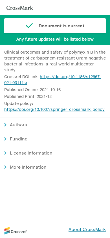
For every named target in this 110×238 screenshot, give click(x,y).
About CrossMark (87, 229)
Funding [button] (19, 138)
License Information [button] (31, 152)
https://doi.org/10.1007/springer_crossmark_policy (54, 109)
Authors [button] (18, 124)
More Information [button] (28, 166)
